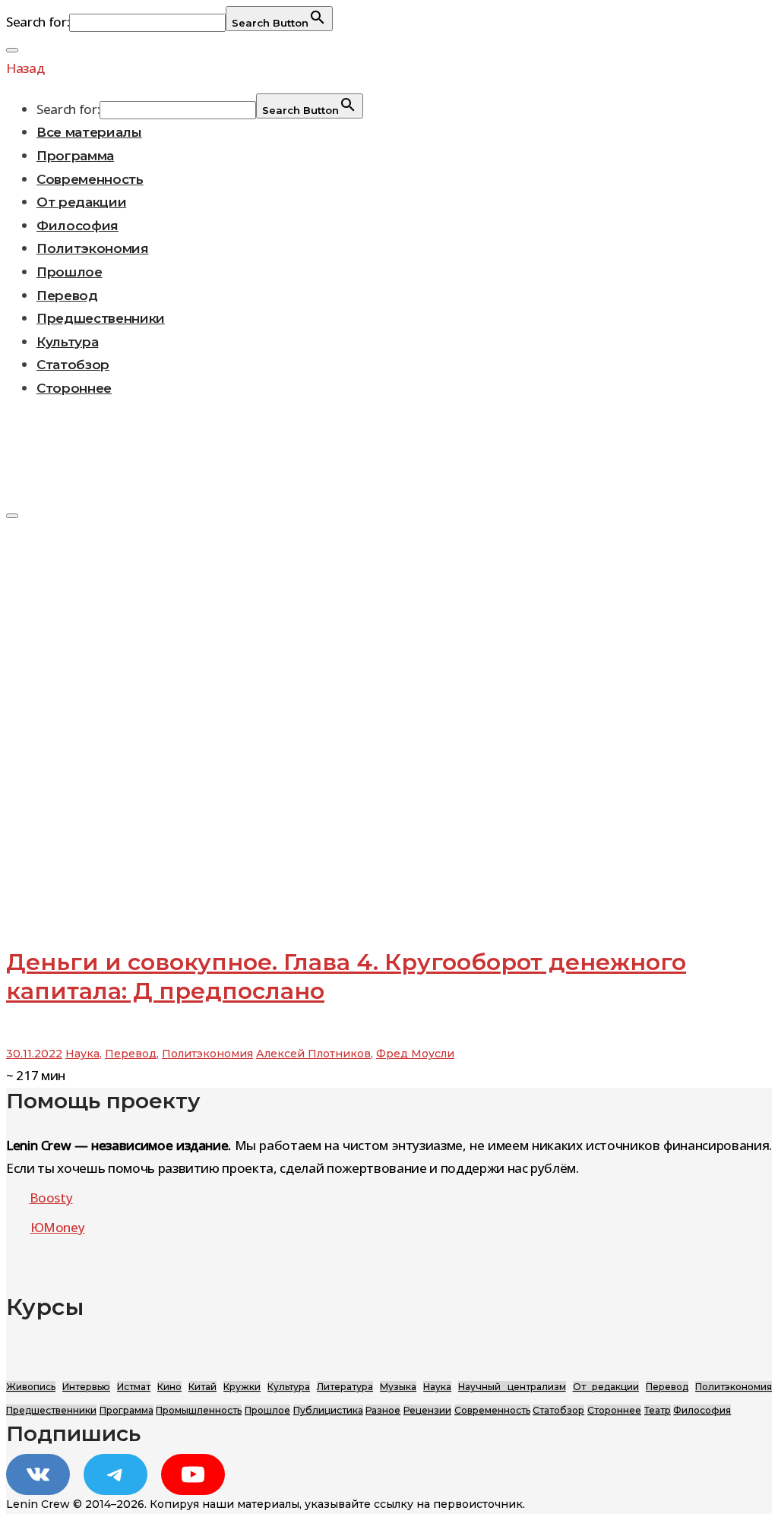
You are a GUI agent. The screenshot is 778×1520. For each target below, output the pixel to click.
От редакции (81, 202)
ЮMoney (57, 1227)
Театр (657, 1410)
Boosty (51, 1197)
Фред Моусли (415, 1053)
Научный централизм (511, 1386)
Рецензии (427, 1410)
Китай (202, 1386)
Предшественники (100, 318)
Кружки (242, 1386)
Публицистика (328, 1410)
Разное (382, 1410)
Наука (82, 1053)
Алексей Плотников (313, 1053)
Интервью (86, 1386)
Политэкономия (92, 248)
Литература (345, 1386)
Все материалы (89, 132)
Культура (67, 341)
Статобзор (72, 364)
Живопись (30, 1386)
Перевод (67, 295)
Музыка (398, 1386)
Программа (75, 155)
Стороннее (74, 388)
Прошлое (69, 272)
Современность (90, 179)
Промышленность (199, 1410)
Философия (77, 225)
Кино (169, 1386)
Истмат (133, 1386)
